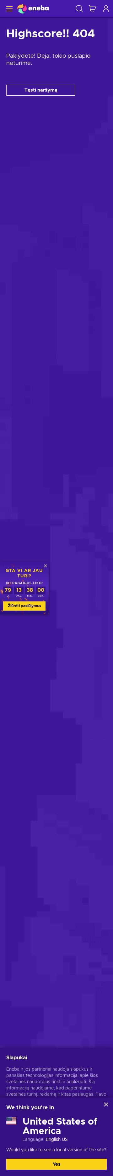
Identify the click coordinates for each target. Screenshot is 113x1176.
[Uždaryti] (106, 1104)
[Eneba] (33, 8)
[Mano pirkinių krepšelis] (92, 8)
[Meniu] (8, 8)
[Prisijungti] (106, 8)
